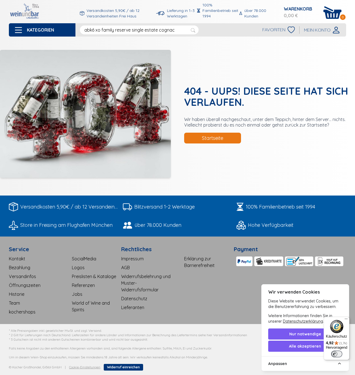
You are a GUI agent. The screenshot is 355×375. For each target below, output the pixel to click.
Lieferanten (132, 307)
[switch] (336, 354)
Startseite (212, 138)
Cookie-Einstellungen (84, 367)
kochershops (22, 312)
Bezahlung (19, 267)
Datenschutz (134, 298)
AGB (125, 267)
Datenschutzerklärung (303, 321)
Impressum (132, 258)
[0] (332, 12)
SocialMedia (84, 258)
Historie (16, 294)
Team (14, 303)
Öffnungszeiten (24, 285)
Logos (78, 267)
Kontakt (17, 258)
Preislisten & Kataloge (94, 276)
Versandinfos (22, 276)
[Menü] (346, 320)
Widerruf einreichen (123, 367)
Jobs (77, 294)
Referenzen (83, 285)
